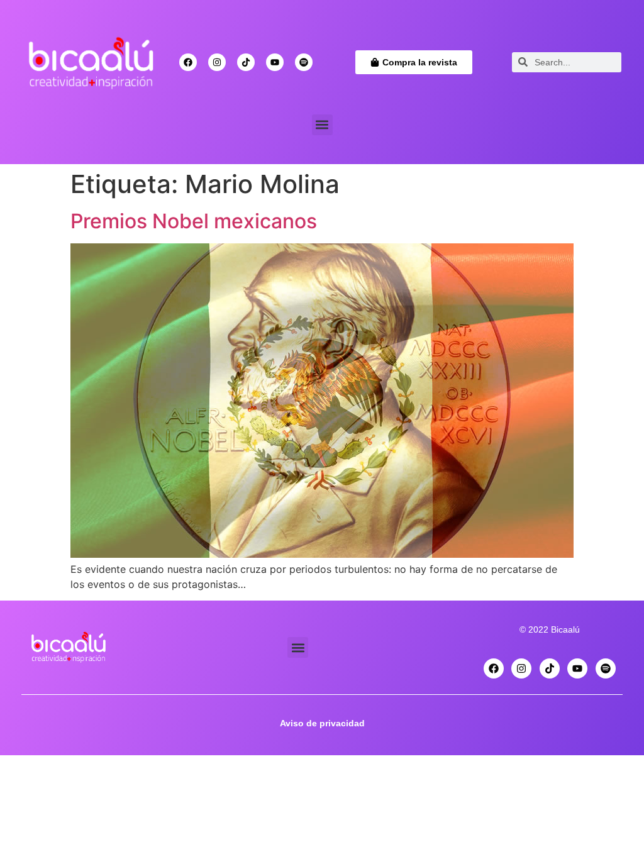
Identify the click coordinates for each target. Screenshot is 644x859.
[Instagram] (217, 62)
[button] (322, 124)
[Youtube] (275, 62)
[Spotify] (304, 62)
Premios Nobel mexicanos (193, 221)
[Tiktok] (246, 62)
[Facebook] (188, 62)
